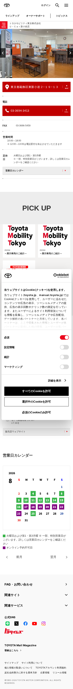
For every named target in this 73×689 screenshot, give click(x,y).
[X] (16, 624)
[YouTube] (34, 624)
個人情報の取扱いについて (18, 667)
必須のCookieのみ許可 (36, 412)
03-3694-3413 (20, 110)
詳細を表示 (54, 380)
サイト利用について (32, 662)
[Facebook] (25, 624)
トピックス (62, 15)
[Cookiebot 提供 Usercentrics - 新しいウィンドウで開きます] (52, 275)
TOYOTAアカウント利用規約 (51, 667)
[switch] (64, 347)
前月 (19, 557)
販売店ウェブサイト (15, 431)
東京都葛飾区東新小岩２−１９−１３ (35, 87)
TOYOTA (6, 5)
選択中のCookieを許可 (36, 401)
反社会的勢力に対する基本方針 (20, 672)
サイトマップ (11, 662)
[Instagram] (43, 624)
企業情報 (45, 672)
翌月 (53, 557)
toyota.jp (30, 295)
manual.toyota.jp (50, 295)
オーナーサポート (35, 15)
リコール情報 (60, 672)
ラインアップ (12, 15)
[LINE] (7, 624)
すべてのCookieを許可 (36, 391)
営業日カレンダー (14, 170)
